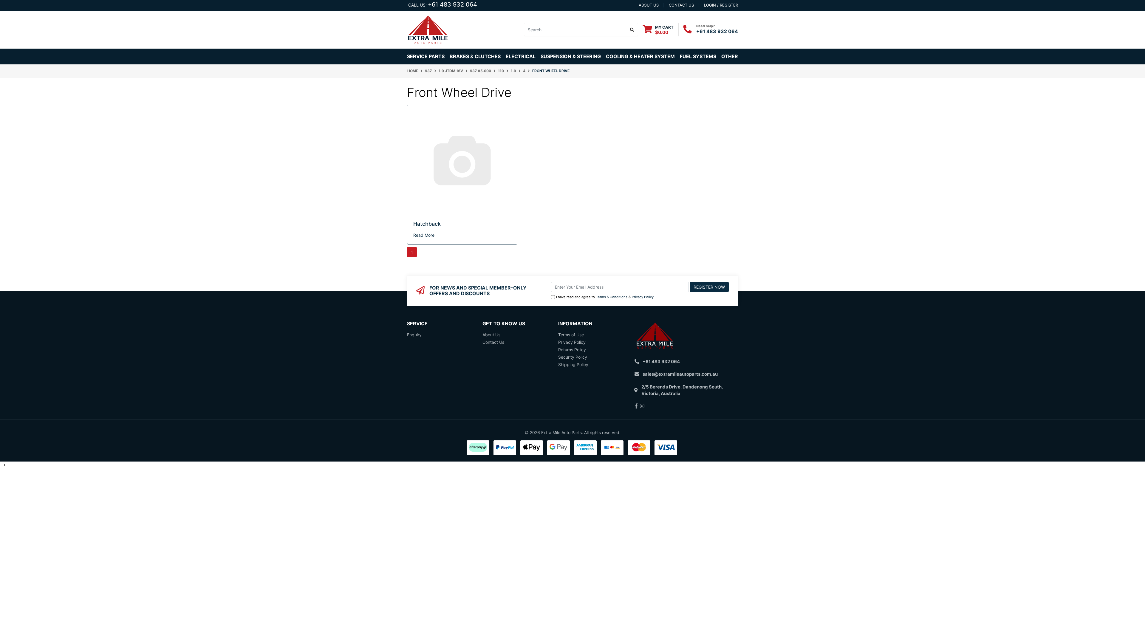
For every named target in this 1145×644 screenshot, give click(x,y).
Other (729, 56)
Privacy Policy (643, 297)
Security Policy (572, 357)
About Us (491, 334)
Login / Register (721, 5)
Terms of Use (571, 334)
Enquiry (414, 334)
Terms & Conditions (611, 297)
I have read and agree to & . (605, 297)
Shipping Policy (573, 364)
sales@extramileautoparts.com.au (680, 374)
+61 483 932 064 (452, 4)
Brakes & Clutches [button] (475, 56)
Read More (423, 235)
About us (649, 5)
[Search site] (632, 29)
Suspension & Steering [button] (571, 56)
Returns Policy (572, 349)
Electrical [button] (521, 56)
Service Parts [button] (426, 56)
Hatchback (427, 224)
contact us (681, 5)
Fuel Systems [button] (698, 56)
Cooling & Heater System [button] (640, 56)
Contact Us (493, 342)
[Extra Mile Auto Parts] (428, 29)
